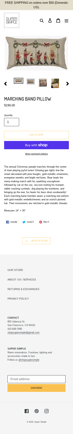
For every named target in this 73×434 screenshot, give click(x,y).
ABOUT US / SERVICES (21, 279)
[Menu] (66, 20)
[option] (19, 82)
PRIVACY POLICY (18, 298)
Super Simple (40, 422)
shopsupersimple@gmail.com (23, 332)
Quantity (8, 115)
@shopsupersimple (29, 359)
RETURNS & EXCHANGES (23, 289)
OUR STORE (15, 269)
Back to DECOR (39, 240)
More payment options (36, 154)
